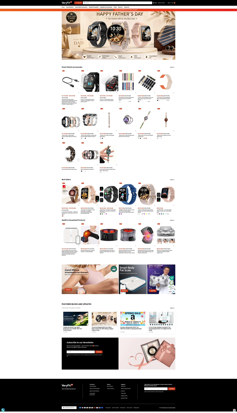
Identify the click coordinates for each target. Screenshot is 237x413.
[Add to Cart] (79, 93)
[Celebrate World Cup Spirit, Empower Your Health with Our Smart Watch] (76, 322)
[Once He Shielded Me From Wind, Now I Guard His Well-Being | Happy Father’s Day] (104, 322)
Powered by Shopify (171, 407)
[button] (155, 3)
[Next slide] (171, 35)
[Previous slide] (66, 35)
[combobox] (118, 2)
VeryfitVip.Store (165, 407)
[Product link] (71, 87)
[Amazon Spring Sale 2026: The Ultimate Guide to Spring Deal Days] (133, 322)
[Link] (118, 35)
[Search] (84, 2)
